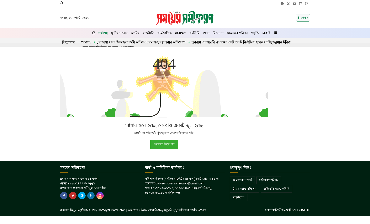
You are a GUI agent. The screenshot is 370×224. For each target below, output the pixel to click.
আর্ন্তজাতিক (164, 33)
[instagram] (100, 195)
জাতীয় (135, 33)
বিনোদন (218, 33)
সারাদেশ (180, 33)
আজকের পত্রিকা (237, 33)
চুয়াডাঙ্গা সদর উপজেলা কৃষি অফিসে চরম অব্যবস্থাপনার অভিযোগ (136, 42)
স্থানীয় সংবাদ (119, 33)
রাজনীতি (148, 33)
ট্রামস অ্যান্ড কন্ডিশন (244, 189)
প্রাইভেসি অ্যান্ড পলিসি (276, 189)
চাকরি (266, 33)
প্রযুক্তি (255, 33)
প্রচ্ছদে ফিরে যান (164, 144)
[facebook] (63, 195)
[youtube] (82, 195)
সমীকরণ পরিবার (268, 180)
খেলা (206, 33)
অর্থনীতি (194, 33)
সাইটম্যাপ (238, 197)
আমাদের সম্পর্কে (242, 180)
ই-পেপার (303, 18)
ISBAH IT (303, 210)
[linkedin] (91, 195)
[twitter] (73, 195)
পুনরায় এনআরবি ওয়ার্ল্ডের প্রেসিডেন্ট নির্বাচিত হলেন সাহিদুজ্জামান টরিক (235, 42)
